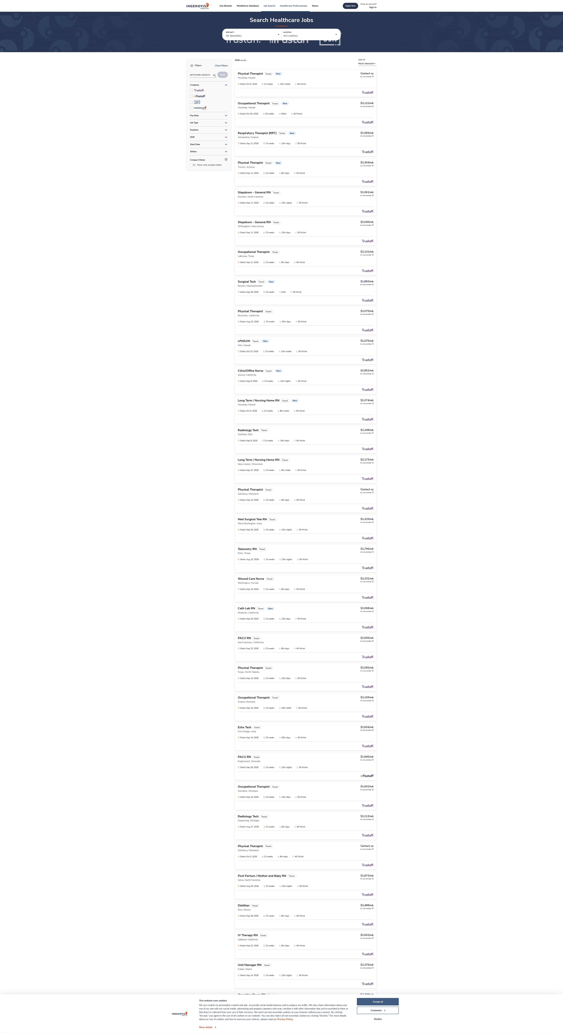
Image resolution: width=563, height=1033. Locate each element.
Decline (378, 1019)
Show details (205, 1027)
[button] (252, 34)
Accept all (378, 1001)
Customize (376, 1010)
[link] (197, 6)
